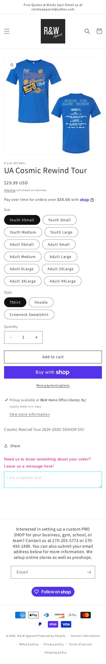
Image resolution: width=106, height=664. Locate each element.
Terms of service (80, 644)
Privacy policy (54, 644)
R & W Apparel (27, 636)
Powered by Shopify (52, 636)
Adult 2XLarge (61, 268)
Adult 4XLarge (63, 281)
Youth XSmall (22, 219)
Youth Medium (23, 232)
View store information (30, 414)
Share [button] (15, 445)
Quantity (11, 326)
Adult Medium (23, 256)
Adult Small (59, 244)
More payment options (53, 385)
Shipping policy (55, 652)
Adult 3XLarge (23, 281)
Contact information (85, 636)
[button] (7, 31)
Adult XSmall (22, 244)
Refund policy (29, 644)
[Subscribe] (89, 572)
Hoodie (41, 302)
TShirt (15, 302)
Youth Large (61, 232)
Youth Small (59, 219)
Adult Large (60, 256)
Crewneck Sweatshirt (29, 314)
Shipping (9, 190)
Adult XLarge (22, 268)
